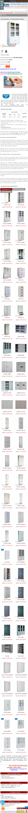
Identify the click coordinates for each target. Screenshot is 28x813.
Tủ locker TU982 (20, 449)
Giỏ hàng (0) (13, 1)
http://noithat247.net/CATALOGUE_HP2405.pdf (13, 106)
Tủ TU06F (7, 656)
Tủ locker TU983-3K (7, 505)
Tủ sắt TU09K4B (7, 599)
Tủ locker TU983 (7, 486)
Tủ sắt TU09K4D (7, 731)
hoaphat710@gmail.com (9, 804)
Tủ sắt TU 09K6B (20, 599)
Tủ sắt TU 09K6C (7, 637)
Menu (4, 15)
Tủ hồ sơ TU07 (7, 204)
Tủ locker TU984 (20, 505)
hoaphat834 (7, 778)
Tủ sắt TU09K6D (7, 750)
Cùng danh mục (6, 189)
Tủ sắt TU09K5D (20, 731)
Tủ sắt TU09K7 (21, 637)
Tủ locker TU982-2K (7, 468)
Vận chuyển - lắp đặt (17, 756)
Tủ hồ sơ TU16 (21, 261)
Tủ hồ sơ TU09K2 (7, 242)
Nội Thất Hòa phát (17, 57)
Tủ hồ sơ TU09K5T (7, 280)
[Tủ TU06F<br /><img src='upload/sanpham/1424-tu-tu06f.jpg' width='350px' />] (7, 648)
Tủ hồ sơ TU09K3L (21, 223)
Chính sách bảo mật (11, 757)
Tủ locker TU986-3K (21, 543)
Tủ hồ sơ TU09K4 (21, 242)
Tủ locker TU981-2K (21, 430)
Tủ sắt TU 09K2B (20, 581)
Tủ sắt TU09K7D (20, 750)
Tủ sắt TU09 (7, 562)
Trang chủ (3, 756)
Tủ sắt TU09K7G (7, 355)
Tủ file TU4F (20, 298)
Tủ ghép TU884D (7, 374)
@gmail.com (12, 778)
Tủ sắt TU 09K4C (20, 618)
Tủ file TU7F (7, 317)
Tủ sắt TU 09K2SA (7, 581)
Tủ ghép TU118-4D (7, 392)
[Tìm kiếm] (26, 10)
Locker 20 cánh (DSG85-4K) (21, 675)
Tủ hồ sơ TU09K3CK (7, 223)
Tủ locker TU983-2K (21, 486)
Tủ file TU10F (21, 317)
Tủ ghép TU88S (21, 355)
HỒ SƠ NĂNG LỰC (7, 760)
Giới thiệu (9, 756)
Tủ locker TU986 (7, 543)
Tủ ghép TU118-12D (7, 411)
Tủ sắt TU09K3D (20, 712)
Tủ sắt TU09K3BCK (21, 562)
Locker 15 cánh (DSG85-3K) (7, 675)
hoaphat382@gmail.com (10, 787)
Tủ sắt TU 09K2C (7, 618)
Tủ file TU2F (20, 280)
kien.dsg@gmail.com (9, 796)
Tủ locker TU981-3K (7, 449)
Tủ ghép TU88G (20, 336)
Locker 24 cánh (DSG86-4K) (7, 693)
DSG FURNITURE (6, 192)
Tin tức (14, 760)
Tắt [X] (26, 806)
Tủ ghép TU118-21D (21, 411)
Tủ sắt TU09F (21, 656)
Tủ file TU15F (7, 336)
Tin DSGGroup (20, 760)
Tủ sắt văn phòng (13, 133)
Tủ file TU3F (7, 298)
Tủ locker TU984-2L (7, 524)
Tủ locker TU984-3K (21, 524)
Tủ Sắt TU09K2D (7, 712)
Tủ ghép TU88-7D (21, 374)
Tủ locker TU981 (7, 430)
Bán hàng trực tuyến (18, 759)
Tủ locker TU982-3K (21, 468)
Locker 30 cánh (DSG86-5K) (21, 693)
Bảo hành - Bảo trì (8, 759)
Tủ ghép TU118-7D (21, 392)
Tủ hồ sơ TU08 (21, 204)
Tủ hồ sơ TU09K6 (7, 261)
